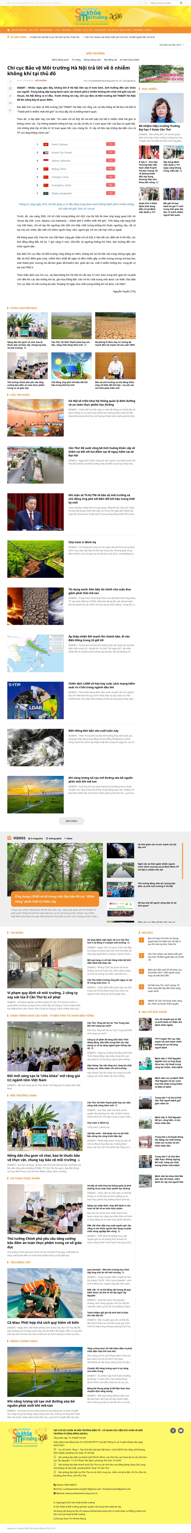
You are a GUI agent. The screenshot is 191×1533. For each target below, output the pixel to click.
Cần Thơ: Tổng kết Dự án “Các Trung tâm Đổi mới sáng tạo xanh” (108, 1024)
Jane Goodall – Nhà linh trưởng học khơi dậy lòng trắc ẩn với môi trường (108, 1271)
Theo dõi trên (102, 80)
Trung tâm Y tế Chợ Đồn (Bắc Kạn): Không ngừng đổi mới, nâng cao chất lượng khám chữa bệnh (167, 1161)
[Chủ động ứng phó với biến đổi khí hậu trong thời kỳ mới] (71, 365)
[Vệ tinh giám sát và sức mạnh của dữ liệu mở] (120, 850)
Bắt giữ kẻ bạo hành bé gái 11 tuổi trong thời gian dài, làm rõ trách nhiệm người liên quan (173, 209)
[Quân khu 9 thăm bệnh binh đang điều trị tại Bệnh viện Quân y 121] (149, 193)
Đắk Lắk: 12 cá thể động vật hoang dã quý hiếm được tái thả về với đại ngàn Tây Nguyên (109, 1292)
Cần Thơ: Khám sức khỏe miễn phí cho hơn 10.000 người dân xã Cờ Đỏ (80, 37)
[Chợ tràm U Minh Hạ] (35, 559)
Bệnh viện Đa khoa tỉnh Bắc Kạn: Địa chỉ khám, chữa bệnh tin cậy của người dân (169, 1179)
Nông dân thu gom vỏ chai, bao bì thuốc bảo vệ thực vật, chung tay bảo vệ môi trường (26, 345)
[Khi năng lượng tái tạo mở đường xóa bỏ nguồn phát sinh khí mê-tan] (35, 794)
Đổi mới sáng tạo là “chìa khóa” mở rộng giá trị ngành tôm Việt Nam (43, 1077)
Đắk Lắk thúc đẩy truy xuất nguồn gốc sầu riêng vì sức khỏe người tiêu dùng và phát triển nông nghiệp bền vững (109, 1228)
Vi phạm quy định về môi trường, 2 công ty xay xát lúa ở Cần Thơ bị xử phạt (42, 994)
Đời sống (66, 30)
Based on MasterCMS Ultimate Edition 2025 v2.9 (31, 1528)
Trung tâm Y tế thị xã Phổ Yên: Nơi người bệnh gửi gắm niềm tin (168, 1100)
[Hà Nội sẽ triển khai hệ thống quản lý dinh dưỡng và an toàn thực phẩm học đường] (35, 417)
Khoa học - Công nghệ (94, 30)
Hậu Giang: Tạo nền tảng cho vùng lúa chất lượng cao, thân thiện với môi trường (109, 1067)
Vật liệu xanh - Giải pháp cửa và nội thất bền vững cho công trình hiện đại (108, 1135)
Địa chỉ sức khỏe (154, 1011)
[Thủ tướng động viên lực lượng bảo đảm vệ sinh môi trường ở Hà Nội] (120, 889)
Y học (57, 30)
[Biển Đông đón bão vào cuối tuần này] (35, 747)
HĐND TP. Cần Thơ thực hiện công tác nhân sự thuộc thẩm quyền (165, 1002)
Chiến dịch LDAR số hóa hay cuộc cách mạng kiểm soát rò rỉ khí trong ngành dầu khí (101, 685)
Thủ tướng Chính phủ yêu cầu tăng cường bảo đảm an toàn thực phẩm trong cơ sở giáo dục (25, 385)
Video (69, 838)
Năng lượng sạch (92, 59)
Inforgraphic (55, 838)
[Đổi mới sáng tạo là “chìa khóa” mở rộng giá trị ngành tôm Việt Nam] (45, 1046)
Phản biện (138, 30)
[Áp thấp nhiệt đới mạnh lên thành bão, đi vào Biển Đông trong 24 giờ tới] (35, 653)
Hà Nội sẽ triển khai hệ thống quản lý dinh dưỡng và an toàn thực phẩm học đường (101, 402)
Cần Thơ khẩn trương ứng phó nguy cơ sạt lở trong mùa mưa (109, 981)
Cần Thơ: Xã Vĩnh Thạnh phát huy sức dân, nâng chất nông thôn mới (70, 343)
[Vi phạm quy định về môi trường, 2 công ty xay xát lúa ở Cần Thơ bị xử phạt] (45, 963)
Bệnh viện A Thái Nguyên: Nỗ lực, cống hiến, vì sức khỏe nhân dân (168, 1120)
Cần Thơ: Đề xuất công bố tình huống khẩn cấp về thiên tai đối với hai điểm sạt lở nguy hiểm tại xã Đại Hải (101, 451)
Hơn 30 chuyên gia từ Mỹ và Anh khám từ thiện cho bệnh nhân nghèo (168, 1022)
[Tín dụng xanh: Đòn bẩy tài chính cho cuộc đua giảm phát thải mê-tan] (35, 606)
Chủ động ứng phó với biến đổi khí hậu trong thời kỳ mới (69, 384)
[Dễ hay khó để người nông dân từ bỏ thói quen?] (120, 909)
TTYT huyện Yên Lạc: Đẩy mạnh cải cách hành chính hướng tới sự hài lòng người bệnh (168, 1043)
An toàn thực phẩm (129, 59)
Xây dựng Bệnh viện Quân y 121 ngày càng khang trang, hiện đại (172, 166)
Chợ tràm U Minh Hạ (82, 542)
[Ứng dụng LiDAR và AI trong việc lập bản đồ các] (55, 869)
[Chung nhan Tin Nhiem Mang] (70, 1518)
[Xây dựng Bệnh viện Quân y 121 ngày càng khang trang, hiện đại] (173, 152)
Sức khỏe (33, 30)
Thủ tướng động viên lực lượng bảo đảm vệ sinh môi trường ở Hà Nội (156, 885)
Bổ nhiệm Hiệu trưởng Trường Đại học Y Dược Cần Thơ (159, 127)
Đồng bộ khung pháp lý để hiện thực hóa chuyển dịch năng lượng (108, 1390)
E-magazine (37, 838)
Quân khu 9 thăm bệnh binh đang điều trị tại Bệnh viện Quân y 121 (148, 207)
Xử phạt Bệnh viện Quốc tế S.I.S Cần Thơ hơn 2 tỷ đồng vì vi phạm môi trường (108, 941)
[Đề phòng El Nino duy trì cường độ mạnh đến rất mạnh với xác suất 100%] (115, 325)
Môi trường (46, 30)
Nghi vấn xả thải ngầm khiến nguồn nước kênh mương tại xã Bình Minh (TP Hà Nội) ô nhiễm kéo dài (158, 866)
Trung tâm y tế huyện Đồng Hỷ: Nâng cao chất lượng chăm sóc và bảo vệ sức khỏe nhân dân (169, 1141)
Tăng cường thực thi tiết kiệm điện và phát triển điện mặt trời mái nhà (109, 1350)
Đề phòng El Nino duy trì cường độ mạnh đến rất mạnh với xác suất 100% (115, 343)
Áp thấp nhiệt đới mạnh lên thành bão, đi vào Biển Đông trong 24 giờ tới (99, 638)
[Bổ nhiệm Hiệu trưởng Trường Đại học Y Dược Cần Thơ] (161, 108)
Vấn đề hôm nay (19, 30)
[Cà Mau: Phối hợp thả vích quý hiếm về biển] (45, 1293)
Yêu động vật (110, 59)
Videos (148, 30)
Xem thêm (71, 821)
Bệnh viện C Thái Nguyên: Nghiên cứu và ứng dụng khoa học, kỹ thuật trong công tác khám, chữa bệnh (168, 1063)
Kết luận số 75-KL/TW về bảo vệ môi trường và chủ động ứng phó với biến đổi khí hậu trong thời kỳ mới (101, 498)
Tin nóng (76, 59)
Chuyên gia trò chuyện (119, 30)
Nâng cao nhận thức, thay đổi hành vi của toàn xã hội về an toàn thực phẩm (108, 1207)
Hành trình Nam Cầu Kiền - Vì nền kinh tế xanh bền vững (52, 1015)
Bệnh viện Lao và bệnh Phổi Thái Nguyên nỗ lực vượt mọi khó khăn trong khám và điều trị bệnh (169, 1082)
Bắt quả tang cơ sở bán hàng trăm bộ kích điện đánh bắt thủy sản (109, 961)
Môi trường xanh (60, 59)
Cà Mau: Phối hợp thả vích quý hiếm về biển (43, 1322)
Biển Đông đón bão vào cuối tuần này (93, 730)
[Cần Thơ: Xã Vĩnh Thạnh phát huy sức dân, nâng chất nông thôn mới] (71, 325)
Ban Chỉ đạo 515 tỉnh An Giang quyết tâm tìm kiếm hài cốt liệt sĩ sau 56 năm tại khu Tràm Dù (164, 941)
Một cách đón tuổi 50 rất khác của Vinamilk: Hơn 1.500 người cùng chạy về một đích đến (165, 972)
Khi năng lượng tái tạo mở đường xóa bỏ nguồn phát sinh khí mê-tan (41, 1403)
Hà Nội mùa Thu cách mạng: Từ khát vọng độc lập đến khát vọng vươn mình (164, 988)
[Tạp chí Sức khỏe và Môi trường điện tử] (95, 16)
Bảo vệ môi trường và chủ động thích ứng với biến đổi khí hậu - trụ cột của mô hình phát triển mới (114, 385)
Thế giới (77, 30)
